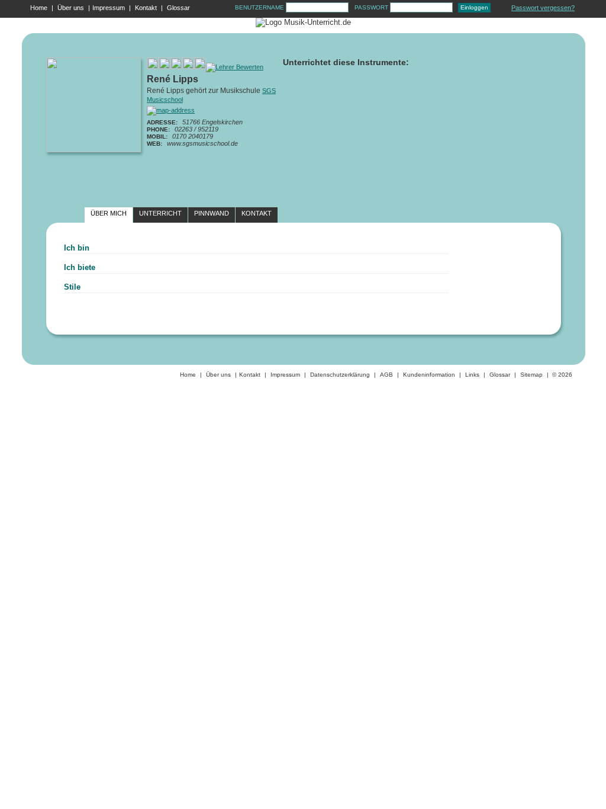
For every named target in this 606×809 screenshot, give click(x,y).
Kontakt (146, 7)
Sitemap (531, 374)
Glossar (178, 7)
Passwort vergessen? (543, 7)
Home (38, 7)
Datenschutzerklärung (340, 374)
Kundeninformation (429, 374)
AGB (386, 374)
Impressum (108, 7)
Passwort (372, 7)
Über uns (70, 7)
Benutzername (260, 7)
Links (472, 374)
